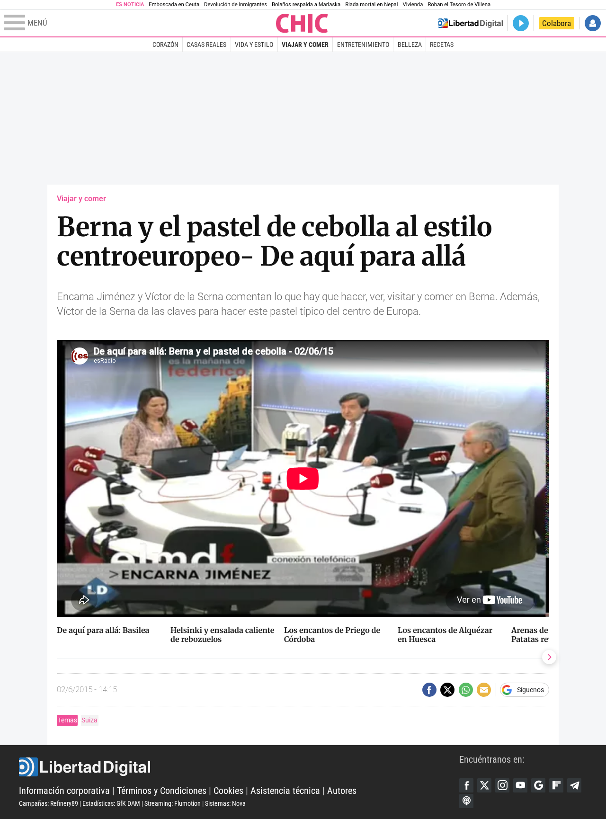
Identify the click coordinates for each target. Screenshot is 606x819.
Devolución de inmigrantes (235, 4)
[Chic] (302, 23)
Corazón (165, 44)
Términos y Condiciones (161, 790)
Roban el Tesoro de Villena (459, 4)
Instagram (502, 785)
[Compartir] (429, 690)
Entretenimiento (363, 44)
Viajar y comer (305, 44)
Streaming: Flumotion (172, 803)
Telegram (574, 785)
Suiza (89, 720)
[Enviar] (466, 690)
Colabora (556, 23)
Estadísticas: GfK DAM (111, 803)
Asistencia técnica (285, 790)
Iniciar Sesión (593, 23)
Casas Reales (206, 44)
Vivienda (412, 4)
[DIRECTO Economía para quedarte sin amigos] (521, 23)
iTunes (466, 801)
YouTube (520, 785)
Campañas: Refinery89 (48, 803)
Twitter (484, 785)
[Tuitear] (447, 690)
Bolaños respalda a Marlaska (306, 4)
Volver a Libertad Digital (470, 23)
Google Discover (538, 785)
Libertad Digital (239, 766)
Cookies (228, 790)
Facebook (466, 785)
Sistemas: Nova (225, 803)
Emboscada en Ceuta (174, 4)
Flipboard (556, 785)
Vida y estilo (254, 44)
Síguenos (530, 689)
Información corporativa (64, 790)
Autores (341, 790)
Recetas (442, 44)
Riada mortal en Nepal (371, 4)
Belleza (410, 44)
